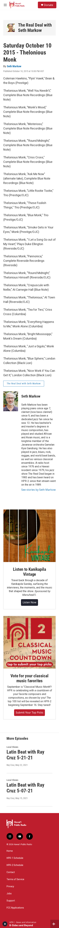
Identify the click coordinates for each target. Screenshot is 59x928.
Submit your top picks (29, 712)
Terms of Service (15, 879)
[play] (5, 924)
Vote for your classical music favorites (29, 678)
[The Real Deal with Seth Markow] (11, 28)
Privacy (10, 886)
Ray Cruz (10, 765)
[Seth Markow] (10, 401)
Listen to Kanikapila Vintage (29, 572)
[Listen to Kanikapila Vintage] (29, 535)
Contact (11, 872)
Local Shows (12, 747)
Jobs (9, 893)
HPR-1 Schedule (15, 858)
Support (11, 900)
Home (10, 851)
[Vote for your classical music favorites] (29, 642)
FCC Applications (15, 908)
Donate (48, 4)
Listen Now (29, 602)
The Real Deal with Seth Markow (35, 27)
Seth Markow (14, 66)
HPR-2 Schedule (15, 865)
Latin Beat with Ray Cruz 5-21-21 (25, 755)
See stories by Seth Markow (38, 489)
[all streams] (54, 924)
